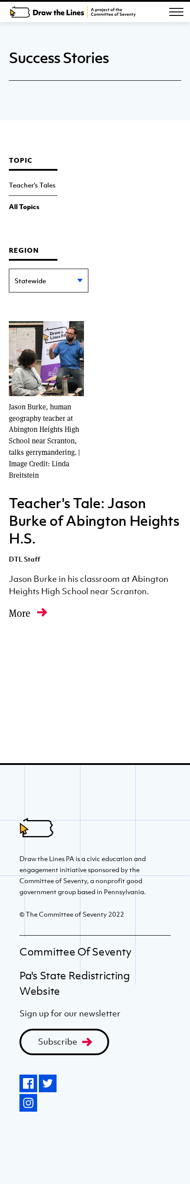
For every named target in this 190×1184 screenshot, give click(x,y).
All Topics (24, 206)
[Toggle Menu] (176, 12)
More (21, 613)
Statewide (30, 280)
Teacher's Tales (32, 184)
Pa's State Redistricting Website (74, 983)
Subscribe (57, 1041)
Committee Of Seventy (75, 952)
